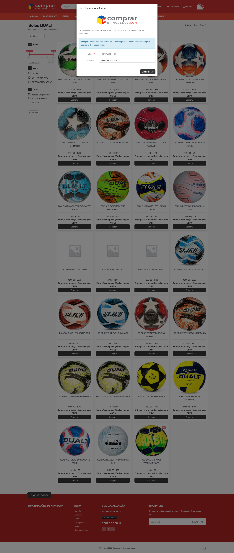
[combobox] (127, 53)
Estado (91, 53)
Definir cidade (148, 71)
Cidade (91, 60)
